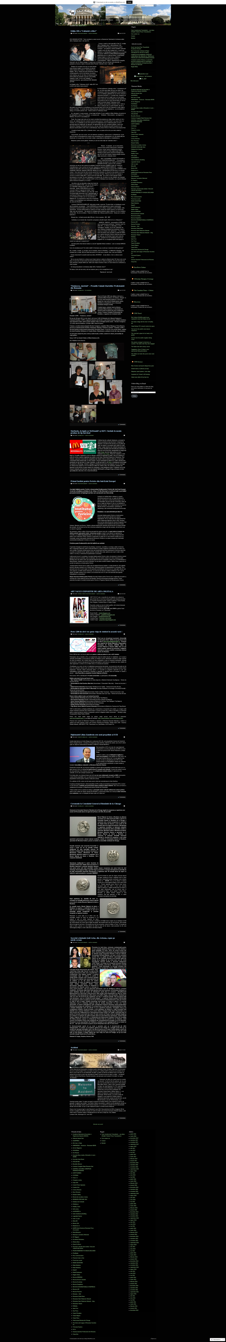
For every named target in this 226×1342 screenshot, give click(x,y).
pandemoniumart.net (104, 616)
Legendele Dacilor (135, 162)
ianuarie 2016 (133, 1185)
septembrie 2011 (134, 1291)
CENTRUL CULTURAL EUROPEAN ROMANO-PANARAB (140, 121)
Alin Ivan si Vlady (135, 97)
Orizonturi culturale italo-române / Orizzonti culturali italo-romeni (142, 189)
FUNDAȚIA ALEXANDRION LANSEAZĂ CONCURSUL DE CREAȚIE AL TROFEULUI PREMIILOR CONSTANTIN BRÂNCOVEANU (142, 56)
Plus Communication (136, 196)
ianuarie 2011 (133, 1308)
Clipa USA (133, 132)
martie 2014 (133, 1230)
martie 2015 (133, 1205)
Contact (133, 36)
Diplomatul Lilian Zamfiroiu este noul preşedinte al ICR (94, 734)
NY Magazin (134, 180)
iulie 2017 (132, 1148)
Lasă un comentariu (93, 33)
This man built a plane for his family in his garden (142, 334)
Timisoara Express (136, 255)
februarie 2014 (133, 1232)
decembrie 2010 (134, 1310)
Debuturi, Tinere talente (122, 20)
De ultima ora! (102, 20)
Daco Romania (135, 140)
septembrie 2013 (134, 1242)
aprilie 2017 (133, 1154)
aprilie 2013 (133, 1253)
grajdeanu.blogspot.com (108, 614)
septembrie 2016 (134, 1169)
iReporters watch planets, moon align (140, 371)
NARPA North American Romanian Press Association (141, 173)
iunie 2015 (132, 1199)
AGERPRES (134, 95)
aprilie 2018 (133, 1134)
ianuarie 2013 (133, 1259)
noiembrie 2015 (134, 1189)
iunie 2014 (132, 1224)
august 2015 (133, 1195)
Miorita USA (134, 168)
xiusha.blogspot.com (104, 613)
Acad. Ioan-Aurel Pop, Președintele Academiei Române (140, 48)
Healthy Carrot (134, 153)
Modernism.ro (134, 170)
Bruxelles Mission (135, 116)
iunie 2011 (132, 1298)
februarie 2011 (133, 1306)
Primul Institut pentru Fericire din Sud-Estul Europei (93, 481)
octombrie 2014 (134, 1216)
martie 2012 (133, 1279)
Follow (134, 396)
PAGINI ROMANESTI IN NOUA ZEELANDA (142, 192)
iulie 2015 (132, 1197)
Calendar (73, 20)
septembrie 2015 (134, 1193)
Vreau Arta (133, 261)
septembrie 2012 (134, 1267)
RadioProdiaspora (135, 207)
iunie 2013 (132, 1248)
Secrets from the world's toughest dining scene (141, 338)
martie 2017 (133, 1156)
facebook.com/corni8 (105, 618)
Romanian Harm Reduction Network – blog (142, 232)
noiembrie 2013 (134, 1238)
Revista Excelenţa (135, 215)
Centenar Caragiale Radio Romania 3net (141, 118)
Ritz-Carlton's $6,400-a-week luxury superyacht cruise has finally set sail (140, 318)
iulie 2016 (132, 1173)
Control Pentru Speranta (137, 134)
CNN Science (138, 362)
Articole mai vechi (98, 1124)
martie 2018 (133, 1136)
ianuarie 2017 (133, 1160)
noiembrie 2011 (134, 1287)
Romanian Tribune (135, 234)
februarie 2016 (133, 1183)
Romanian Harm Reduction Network (140, 230)
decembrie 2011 (134, 1285)
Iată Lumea (134, 155)
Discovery (137, 302)
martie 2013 (133, 1255)
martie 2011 (133, 1304)
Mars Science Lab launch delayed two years (142, 365)
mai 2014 (132, 1226)
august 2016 (133, 1171)
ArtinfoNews (134, 103)
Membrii (133, 38)
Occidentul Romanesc (136, 182)
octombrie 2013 (134, 1240)
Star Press (134, 241)
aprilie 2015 (133, 1203)
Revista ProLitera (135, 224)
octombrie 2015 (134, 1191)
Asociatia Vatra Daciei (136, 111)
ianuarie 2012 (133, 1283)
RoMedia (133, 236)
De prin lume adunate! (90, 20)
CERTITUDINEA (135, 124)
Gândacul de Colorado (136, 149)
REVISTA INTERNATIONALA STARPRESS (142, 220)
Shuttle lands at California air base (140, 368)
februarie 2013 (133, 1257)
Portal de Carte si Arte (78, 1258)
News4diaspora (135, 176)
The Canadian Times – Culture (143, 290)
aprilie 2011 (133, 1302)
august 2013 (133, 1244)
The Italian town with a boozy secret (140, 346)
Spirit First (133, 239)
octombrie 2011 (134, 1289)
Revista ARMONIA (136, 211)
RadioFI (133, 205)
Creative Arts (134, 136)
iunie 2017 (132, 1150)
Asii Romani (134, 106)
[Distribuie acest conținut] (133, 267)
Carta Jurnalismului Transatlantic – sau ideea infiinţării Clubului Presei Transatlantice (142, 31)
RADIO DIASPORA (136, 201)
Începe (129, 2)
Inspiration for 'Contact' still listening (140, 374)
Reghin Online (134, 209)
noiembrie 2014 (134, 1214)
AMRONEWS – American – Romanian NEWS (142, 99)
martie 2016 (133, 1181)
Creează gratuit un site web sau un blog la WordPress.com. (82, 1338)
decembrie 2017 (134, 1138)
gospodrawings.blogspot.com (107, 619)
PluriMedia (133, 194)
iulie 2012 (132, 1271)
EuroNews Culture (140, 267)
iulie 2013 (132, 1246)
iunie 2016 (132, 1175)
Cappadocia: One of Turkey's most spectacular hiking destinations (140, 350)
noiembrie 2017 (134, 1140)
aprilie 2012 (133, 1277)
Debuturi (111, 20)
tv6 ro (132, 257)
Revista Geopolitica (136, 218)
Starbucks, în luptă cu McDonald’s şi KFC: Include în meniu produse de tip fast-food (96, 431)
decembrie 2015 (134, 1187)
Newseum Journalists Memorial (139, 178)
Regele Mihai (134, 66)
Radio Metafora (135, 203)
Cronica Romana (135, 138)
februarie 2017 (133, 1158)
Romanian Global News (137, 228)
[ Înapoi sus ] (153, 1338)
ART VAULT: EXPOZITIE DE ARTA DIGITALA (92, 591)
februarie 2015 (133, 1208)
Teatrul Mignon (135, 245)
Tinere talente (133, 20)
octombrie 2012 (134, 1265)
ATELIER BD (134, 114)
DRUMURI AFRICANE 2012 (138, 147)
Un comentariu (88, 290)
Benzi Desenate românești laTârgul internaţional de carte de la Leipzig (140, 51)
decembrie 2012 (134, 1261)
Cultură (80, 20)
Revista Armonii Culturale (137, 213)
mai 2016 (132, 1177)
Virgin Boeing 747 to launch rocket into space (142, 326)
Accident (74, 1047)
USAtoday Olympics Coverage (143, 279)
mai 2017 (132, 1152)
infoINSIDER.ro (135, 157)
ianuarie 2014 (133, 1234)
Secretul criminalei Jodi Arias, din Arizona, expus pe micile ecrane (93, 938)
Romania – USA (135, 226)
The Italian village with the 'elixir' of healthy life (142, 322)
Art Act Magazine (135, 101)
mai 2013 (132, 1251)
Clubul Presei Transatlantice (91, 11)
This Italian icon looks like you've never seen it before (142, 354)
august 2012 (133, 1269)
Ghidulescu (134, 151)
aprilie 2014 (133, 1228)
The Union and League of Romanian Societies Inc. (142, 252)
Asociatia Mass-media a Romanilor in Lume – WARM (142, 108)
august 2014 (133, 1220)
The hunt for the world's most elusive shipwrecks (140, 329)
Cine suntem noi (135, 34)
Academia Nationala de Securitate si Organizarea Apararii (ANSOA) (140, 90)
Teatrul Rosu (134, 247)
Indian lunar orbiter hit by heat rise (140, 377)
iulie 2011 (132, 1296)
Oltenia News (134, 184)
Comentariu (122, 279)
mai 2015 (132, 1201)
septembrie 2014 (134, 1218)
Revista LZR (134, 222)
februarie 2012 (133, 1281)
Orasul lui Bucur (135, 186)
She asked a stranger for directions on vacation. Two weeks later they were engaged (142, 343)
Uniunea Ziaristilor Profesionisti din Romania (142, 259)
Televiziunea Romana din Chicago (139, 249)
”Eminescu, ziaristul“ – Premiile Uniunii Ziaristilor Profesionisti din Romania (97, 286)
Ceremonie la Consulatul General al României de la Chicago (96, 803)
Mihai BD (133, 166)
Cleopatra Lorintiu (135, 130)
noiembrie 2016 (134, 1164)
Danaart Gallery (135, 143)
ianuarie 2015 (133, 1210)
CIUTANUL (134, 126)
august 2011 (133, 1294)
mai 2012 (132, 1275)
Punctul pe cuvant (135, 199)
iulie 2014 (132, 1222)
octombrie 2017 (134, 1142)
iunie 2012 (132, 1273)
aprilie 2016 (133, 1179)
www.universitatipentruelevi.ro (111, 641)
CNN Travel (138, 313)
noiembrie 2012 (134, 1263)
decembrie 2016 (134, 1162)
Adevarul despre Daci (136, 93)
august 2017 (133, 1146)
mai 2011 (132, 1300)
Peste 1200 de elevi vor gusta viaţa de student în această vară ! (96, 631)
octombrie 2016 (134, 1167)
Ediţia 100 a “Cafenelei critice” (84, 30)
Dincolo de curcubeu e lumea (138, 145)
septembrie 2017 (134, 1144)
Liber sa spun (134, 164)
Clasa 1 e (133, 128)
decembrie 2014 (134, 1212)
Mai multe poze (135, 80)
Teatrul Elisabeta (135, 243)
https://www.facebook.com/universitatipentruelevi (110, 718)
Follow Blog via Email (139, 383)
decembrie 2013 (134, 1236)
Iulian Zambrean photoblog (138, 159)
